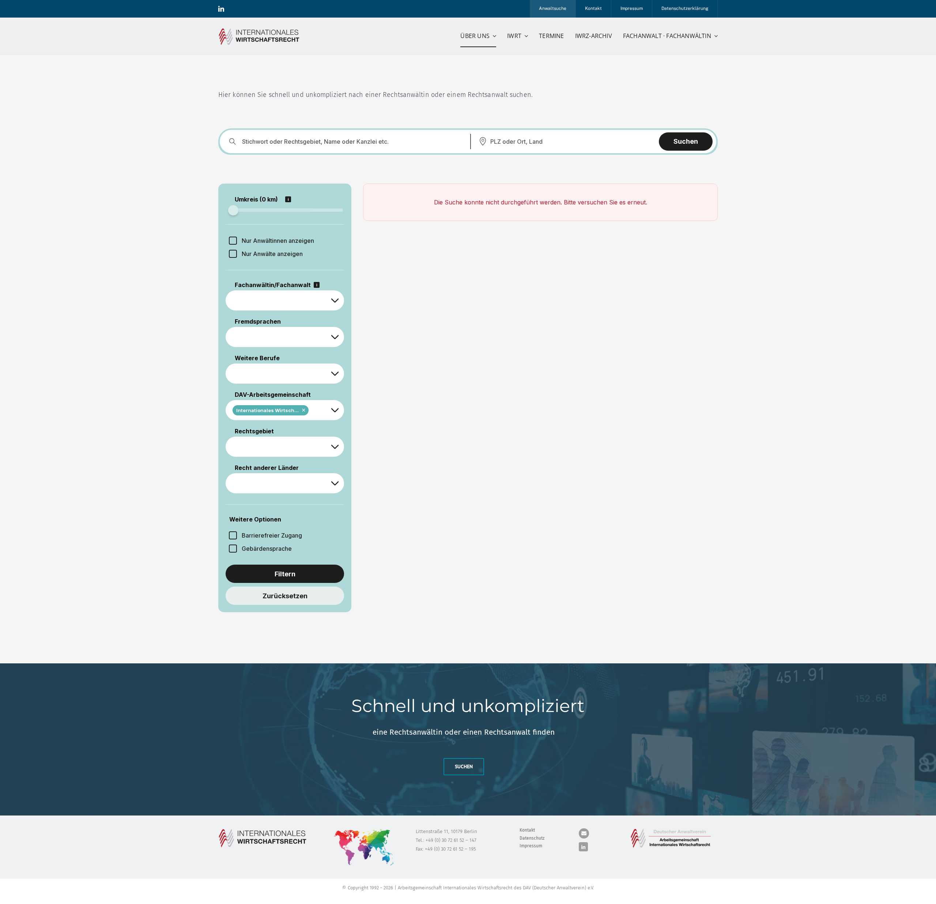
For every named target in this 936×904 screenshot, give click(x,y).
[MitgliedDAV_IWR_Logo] (260, 29)
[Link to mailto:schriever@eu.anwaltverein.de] (584, 833)
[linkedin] (221, 9)
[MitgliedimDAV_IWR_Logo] (672, 830)
